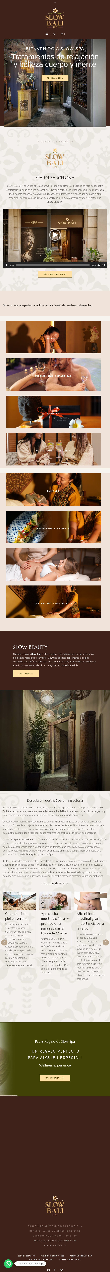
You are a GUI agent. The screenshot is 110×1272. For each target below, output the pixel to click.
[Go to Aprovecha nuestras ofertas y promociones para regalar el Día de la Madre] (19, 901)
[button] (55, 235)
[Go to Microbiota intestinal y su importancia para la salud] (55, 901)
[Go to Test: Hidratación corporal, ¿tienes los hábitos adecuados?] (91, 901)
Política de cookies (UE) (41, 1260)
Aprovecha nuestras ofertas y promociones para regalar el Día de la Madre (19, 923)
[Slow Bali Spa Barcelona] (55, 18)
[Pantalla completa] (103, 265)
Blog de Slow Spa (55, 883)
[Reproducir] (6, 265)
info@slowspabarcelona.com (55, 1241)
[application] (55, 238)
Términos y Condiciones (52, 1256)
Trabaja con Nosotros (69, 1260)
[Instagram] (48, 1270)
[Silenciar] (98, 265)
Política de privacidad (81, 1256)
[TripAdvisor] (61, 1270)
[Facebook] (54, 1270)
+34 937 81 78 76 (55, 1245)
